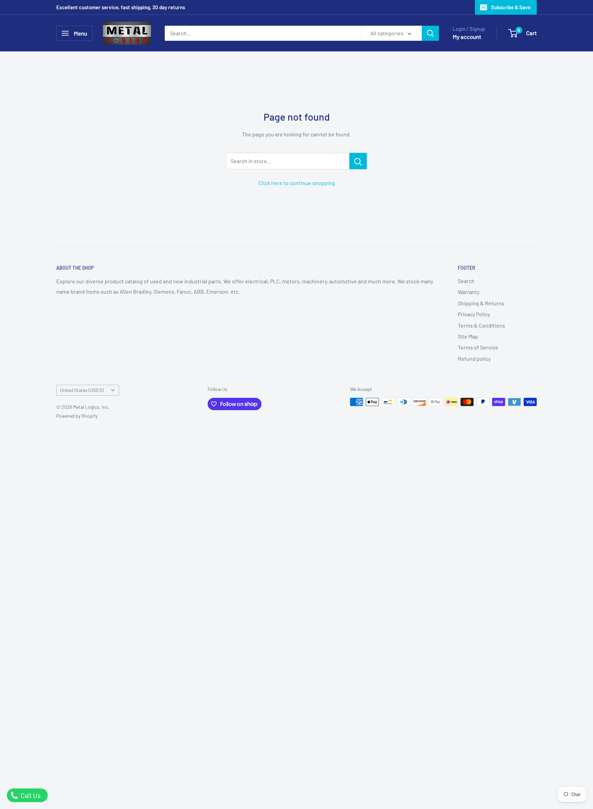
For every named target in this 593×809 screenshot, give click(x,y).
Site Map (468, 336)
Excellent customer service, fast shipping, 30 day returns (120, 7)
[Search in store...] (358, 161)
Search (466, 281)
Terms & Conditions (481, 325)
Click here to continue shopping (296, 183)
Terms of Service (478, 347)
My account (467, 36)
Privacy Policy (474, 314)
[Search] (430, 33)
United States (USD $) (82, 390)
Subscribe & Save (511, 7)
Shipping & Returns (481, 303)
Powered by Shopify (76, 416)
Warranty (468, 292)
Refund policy (474, 358)
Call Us (30, 795)
